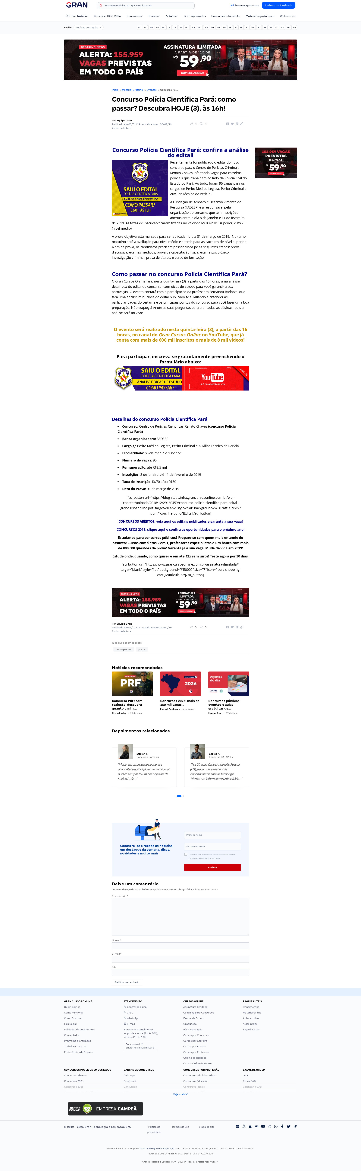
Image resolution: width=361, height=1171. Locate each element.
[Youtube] (263, 1127)
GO (186, 27)
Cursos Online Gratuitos (197, 1063)
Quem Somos (72, 1007)
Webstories (287, 16)
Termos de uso (180, 1126)
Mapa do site (207, 1126)
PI (236, 27)
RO (259, 27)
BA (163, 27)
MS (206, 27)
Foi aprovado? (140, 1046)
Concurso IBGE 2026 (107, 16)
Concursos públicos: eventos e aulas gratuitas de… (224, 704)
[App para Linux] (244, 1127)
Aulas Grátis (250, 1024)
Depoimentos (251, 1007)
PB (224, 27)
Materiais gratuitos (259, 16)
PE (230, 27)
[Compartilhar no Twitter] (232, 124)
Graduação (190, 1024)
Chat (129, 1012)
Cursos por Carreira (195, 1040)
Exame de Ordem (193, 1018)
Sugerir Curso (251, 1029)
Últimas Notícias (77, 16)
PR (241, 27)
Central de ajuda (136, 1007)
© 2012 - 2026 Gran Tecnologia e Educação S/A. (97, 1126)
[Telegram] (295, 1127)
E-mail (116, 953)
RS (270, 27)
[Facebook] (282, 1127)
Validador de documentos (79, 1029)
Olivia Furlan (119, 713)
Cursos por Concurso (196, 1035)
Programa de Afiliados (77, 1040)
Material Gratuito (132, 89)
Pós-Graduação (192, 1029)
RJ (247, 27)
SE (282, 27)
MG (199, 27)
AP (157, 27)
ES (181, 27)
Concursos (133, 16)
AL (145, 27)
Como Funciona (73, 1012)
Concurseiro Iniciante (225, 16)
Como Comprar (73, 1018)
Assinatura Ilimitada (278, 5)
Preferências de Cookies (78, 1052)
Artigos (171, 16)
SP (288, 27)
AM (151, 27)
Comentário (120, 896)
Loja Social (70, 1024)
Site (114, 967)
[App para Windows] (237, 1127)
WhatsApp (132, 1018)
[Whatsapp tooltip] (276, 1127)
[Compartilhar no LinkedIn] (236, 124)
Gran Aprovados (195, 16)
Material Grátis (252, 1012)
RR (265, 27)
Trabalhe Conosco (75, 1046)
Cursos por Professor (196, 1052)
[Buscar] (101, 6)
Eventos (152, 89)
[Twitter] (288, 1127)
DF (175, 27)
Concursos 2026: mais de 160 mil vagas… (179, 703)
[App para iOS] (250, 1127)
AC (139, 27)
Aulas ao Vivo (251, 1018)
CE (169, 27)
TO (294, 27)
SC (276, 27)
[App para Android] (257, 1127)
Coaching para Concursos (198, 1012)
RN (252, 27)
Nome (116, 940)
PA (218, 27)
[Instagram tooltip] (269, 1127)
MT (212, 27)
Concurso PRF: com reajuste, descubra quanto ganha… (127, 704)
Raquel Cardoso (169, 709)
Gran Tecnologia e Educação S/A (157, 1148)
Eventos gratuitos (246, 5)
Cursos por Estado (194, 1046)
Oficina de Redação (194, 1057)
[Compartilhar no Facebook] (227, 124)
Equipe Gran (124, 120)
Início (115, 89)
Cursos (153, 16)
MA (193, 27)
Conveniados (72, 1035)
